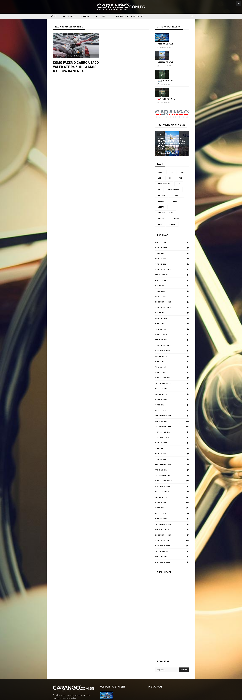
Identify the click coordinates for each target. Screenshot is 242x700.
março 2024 (161, 334)
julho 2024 (161, 313)
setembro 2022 (163, 383)
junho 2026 (161, 248)
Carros (85, 16)
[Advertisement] (172, 616)
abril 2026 (160, 258)
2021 (171, 172)
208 (159, 178)
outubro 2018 (162, 562)
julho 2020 (161, 497)
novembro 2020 (163, 481)
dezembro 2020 (163, 475)
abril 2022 (160, 410)
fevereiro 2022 (163, 416)
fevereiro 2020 (163, 524)
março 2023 (161, 372)
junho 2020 (161, 502)
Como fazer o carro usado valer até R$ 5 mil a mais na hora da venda (76, 66)
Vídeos (161, 134)
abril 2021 (160, 453)
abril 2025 (160, 296)
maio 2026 (160, 253)
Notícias (67, 16)
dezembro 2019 (163, 535)
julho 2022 (161, 394)
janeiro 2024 (162, 340)
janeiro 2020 (162, 529)
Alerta (161, 207)
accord (161, 195)
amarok (161, 219)
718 (180, 178)
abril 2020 (160, 513)
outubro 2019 (162, 546)
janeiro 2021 (162, 470)
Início (53, 16)
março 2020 (161, 519)
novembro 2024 (163, 307)
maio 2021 (160, 448)
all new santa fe (165, 213)
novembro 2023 (163, 345)
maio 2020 (160, 508)
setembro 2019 (163, 551)
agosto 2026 (162, 242)
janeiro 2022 (162, 421)
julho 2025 (161, 285)
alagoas (161, 201)
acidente (176, 195)
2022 (183, 172)
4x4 (170, 178)
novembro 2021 (163, 432)
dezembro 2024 (163, 302)
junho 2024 (161, 318)
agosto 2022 (162, 388)
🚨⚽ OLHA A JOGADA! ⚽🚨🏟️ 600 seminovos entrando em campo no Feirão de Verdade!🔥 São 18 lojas (172, 143)
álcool (176, 201)
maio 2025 (160, 291)
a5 (159, 190)
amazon (176, 219)
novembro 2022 (163, 378)
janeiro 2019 (162, 556)
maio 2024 (160, 323)
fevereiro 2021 (163, 464)
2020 (160, 172)
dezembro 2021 (163, 426)
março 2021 (161, 459)
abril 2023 (160, 367)
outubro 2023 (162, 351)
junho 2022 (161, 399)
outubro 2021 (162, 437)
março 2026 (161, 264)
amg (160, 224)
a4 (179, 184)
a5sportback (173, 190)
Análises (100, 16)
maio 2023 (160, 361)
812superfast (164, 184)
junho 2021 (161, 443)
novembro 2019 (163, 540)
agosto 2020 (162, 491)
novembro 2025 (163, 269)
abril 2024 (160, 329)
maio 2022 (160, 405)
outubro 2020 (162, 486)
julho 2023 (161, 356)
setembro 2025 (163, 275)
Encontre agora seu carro (129, 16)
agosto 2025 (162, 280)
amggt (172, 224)
